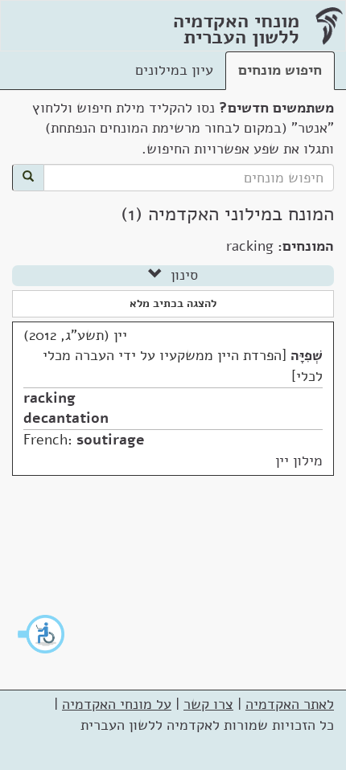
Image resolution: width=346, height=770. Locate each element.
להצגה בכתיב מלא (173, 303)
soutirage (110, 439)
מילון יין (299, 460)
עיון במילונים (174, 70)
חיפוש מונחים (280, 70)
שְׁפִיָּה (306, 355)
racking (49, 398)
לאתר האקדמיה (289, 704)
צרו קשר (208, 704)
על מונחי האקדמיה (116, 704)
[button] (42, 634)
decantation (66, 418)
